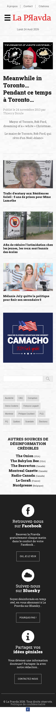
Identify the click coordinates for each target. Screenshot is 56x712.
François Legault (31, 406)
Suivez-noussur (28, 588)
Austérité (9, 398)
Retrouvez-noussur (28, 523)
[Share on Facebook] (28, 710)
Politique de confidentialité (28, 704)
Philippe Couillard (26, 414)
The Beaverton (28, 465)
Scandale (29, 421)
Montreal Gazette (28, 470)
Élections (43, 421)
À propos (12, 6)
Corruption (32, 398)
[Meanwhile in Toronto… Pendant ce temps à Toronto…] (28, 55)
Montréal (9, 414)
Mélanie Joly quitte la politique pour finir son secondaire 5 (26, 298)
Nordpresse (28, 485)
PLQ (41, 414)
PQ (6, 421)
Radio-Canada (28, 475)
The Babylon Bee (28, 461)
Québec (16, 421)
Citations (44, 6)
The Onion (28, 456)
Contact (28, 6)
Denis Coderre (11, 406)
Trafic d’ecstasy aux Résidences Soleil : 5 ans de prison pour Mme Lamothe (27, 196)
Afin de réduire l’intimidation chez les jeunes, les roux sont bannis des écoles (28, 248)
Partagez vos (28, 649)
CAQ (21, 398)
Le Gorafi (28, 480)
